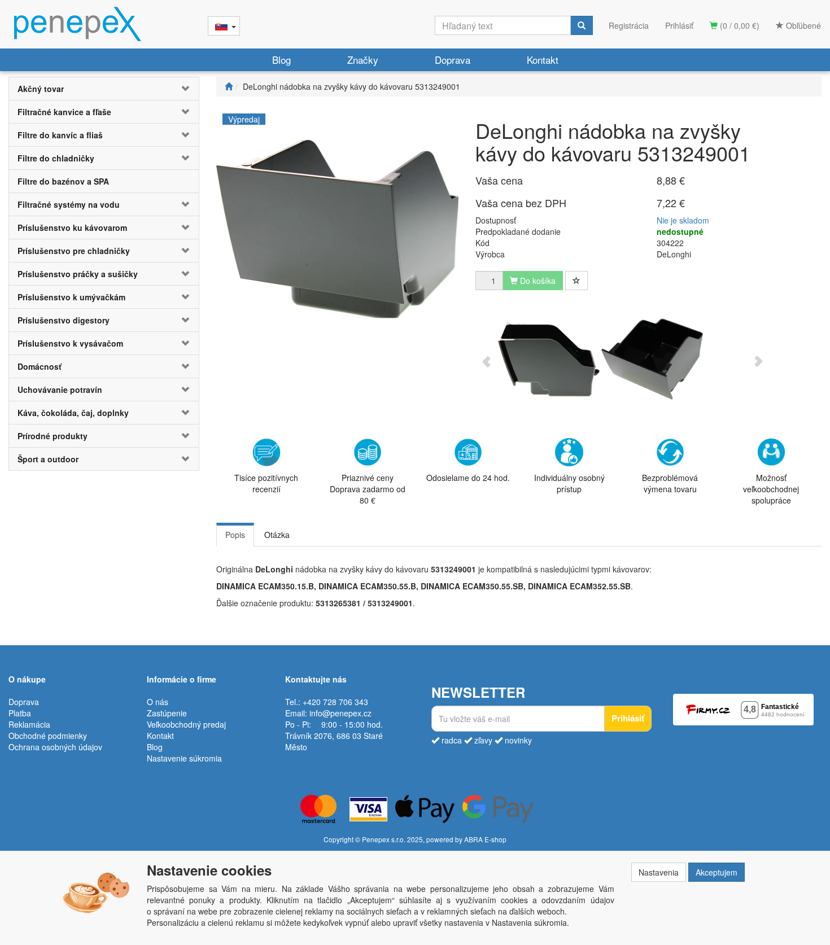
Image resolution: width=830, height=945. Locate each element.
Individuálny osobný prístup (569, 483)
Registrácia (629, 25)
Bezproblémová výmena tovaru (670, 483)
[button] (183, 88)
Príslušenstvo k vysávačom (70, 343)
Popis (235, 534)
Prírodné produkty (53, 435)
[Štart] (229, 86)
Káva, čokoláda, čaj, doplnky (73, 412)
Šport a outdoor (48, 459)
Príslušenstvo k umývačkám (71, 297)
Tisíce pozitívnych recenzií (266, 483)
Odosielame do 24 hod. (468, 477)
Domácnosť (40, 366)
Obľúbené (802, 25)
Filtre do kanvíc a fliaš (60, 135)
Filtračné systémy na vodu (69, 204)
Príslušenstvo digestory (64, 320)
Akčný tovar (41, 88)
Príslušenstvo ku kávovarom (72, 227)
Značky (362, 60)
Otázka (277, 534)
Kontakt (542, 60)
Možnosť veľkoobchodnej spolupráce (771, 489)
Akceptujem (716, 872)
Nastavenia (659, 872)
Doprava (452, 60)
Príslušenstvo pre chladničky (74, 250)
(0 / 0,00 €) (738, 25)
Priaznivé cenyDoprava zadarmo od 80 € (367, 489)
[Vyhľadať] (581, 25)
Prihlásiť (679, 25)
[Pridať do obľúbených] (576, 280)
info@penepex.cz (340, 713)
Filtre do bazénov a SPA (63, 181)
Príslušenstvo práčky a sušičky (78, 273)
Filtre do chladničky (56, 158)
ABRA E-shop (485, 839)
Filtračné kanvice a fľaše (64, 111)
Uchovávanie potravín (60, 389)
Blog (281, 60)
